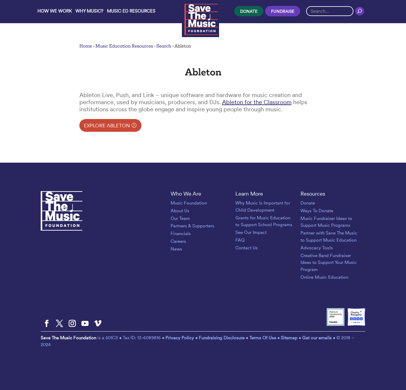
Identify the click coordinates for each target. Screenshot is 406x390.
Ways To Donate (316, 210)
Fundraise (282, 11)
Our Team (180, 218)
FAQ (240, 240)
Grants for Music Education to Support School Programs (263, 221)
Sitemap (289, 337)
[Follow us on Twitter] (59, 324)
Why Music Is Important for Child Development (262, 206)
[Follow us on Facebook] (46, 324)
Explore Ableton (107, 126)
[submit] (359, 11)
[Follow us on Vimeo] (97, 324)
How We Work (54, 11)
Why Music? (89, 11)
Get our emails (317, 337)
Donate (248, 11)
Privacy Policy (180, 337)
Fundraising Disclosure (222, 337)
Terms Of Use (262, 337)
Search (163, 46)
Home (85, 46)
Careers (178, 241)
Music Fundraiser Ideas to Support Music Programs (326, 222)
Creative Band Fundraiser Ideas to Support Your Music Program (328, 262)
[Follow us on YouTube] (85, 324)
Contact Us (246, 248)
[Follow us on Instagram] (72, 324)
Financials (181, 233)
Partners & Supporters (192, 226)
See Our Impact (251, 232)
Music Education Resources (124, 46)
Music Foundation (189, 203)
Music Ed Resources (131, 11)
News (176, 249)
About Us (180, 210)
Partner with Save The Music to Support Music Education (328, 236)
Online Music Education (324, 277)
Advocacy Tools (316, 248)
